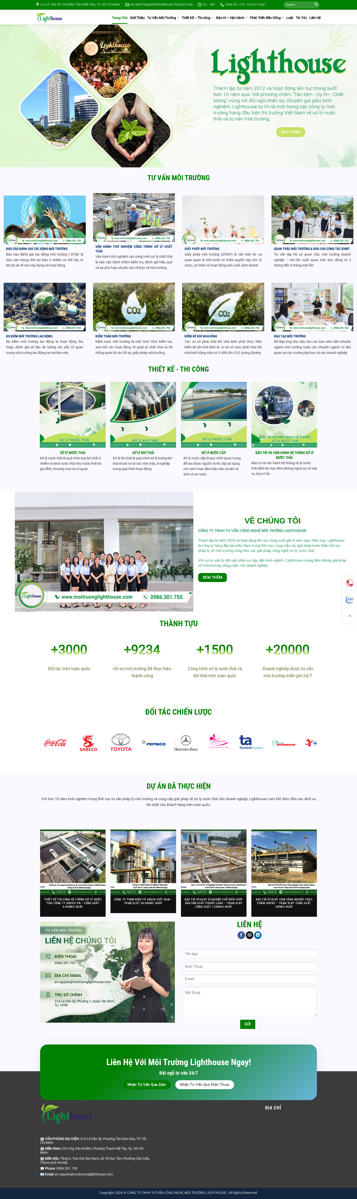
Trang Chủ (120, 18)
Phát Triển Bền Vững (265, 18)
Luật (289, 18)
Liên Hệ (315, 18)
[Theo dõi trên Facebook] (241, 935)
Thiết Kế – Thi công (196, 18)
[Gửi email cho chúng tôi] (249, 935)
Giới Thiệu (137, 18)
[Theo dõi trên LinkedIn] (258, 935)
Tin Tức (301, 18)
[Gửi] (316, 5)
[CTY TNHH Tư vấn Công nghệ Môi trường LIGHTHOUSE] (49, 17)
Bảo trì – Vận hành (230, 18)
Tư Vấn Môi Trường (161, 18)
